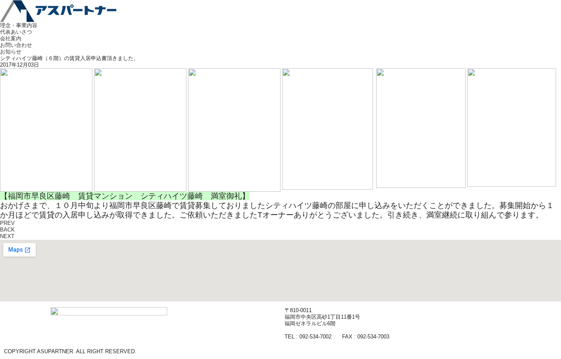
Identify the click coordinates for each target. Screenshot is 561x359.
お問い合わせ (16, 45)
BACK (7, 230)
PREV (7, 223)
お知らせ (10, 52)
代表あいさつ (16, 32)
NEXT (7, 236)
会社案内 (10, 38)
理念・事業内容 (18, 25)
